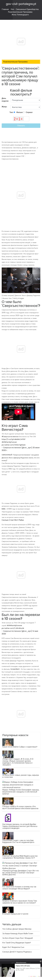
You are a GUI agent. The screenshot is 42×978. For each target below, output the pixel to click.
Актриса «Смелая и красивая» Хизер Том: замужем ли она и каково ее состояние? (19, 902)
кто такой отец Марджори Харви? (16, 942)
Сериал (28, 112)
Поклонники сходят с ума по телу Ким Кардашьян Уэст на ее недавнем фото (18, 841)
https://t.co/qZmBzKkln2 (11, 439)
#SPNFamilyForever (9, 442)
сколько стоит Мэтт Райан (13, 520)
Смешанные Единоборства (27, 9)
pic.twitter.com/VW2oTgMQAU (14, 445)
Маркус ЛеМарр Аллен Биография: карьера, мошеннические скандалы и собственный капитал (20, 791)
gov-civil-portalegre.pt (21, 4)
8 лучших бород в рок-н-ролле (15, 914)
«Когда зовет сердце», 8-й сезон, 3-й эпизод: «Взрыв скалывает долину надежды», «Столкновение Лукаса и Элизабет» (17, 762)
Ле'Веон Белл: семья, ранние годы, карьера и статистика (20, 776)
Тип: (12, 112)
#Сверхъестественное (10, 436)
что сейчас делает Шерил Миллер (16, 929)
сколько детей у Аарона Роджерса (17, 952)
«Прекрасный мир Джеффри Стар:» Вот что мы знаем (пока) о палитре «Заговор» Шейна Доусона (20, 872)
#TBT (23, 439)
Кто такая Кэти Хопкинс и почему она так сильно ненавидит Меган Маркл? (19, 887)
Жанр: (4, 106)
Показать (21, 126)
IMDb (3, 509)
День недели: (5, 99)
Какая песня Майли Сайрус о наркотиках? (19, 747)
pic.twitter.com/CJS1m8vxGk (13, 628)
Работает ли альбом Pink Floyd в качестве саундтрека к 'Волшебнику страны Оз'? (20, 857)
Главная (5, 9)
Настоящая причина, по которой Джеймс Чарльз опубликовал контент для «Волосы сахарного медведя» (19, 826)
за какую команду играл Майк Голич (17, 933)
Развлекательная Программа (20, 12)
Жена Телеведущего (20, 14)
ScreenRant (15, 669)
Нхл (12, 9)
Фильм (19, 112)
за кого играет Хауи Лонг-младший (17, 938)
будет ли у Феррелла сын (13, 947)
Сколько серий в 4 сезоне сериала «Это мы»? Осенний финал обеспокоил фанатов (20, 807)
